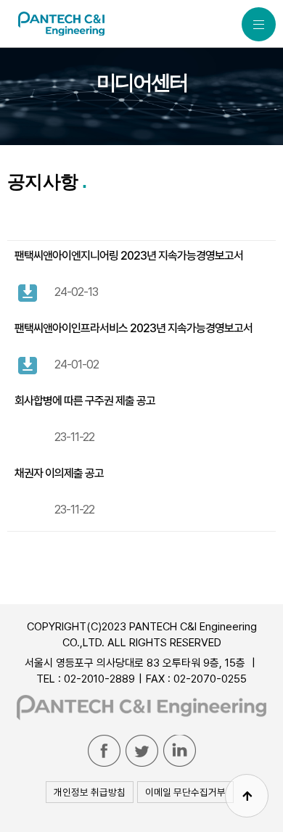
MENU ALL (259, 24)
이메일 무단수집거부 (185, 792)
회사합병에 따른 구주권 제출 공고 (85, 401)
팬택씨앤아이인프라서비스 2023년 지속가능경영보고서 (134, 328)
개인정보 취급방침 (90, 792)
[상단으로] (246, 795)
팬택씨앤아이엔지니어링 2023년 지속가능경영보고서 (129, 256)
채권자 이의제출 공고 (59, 473)
